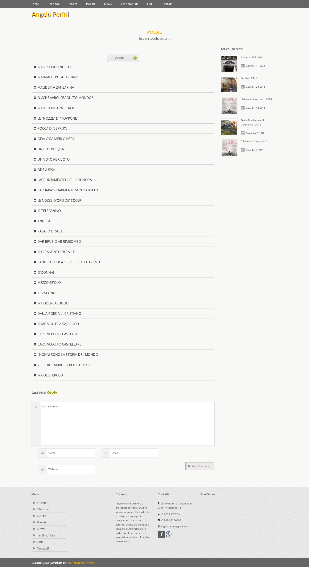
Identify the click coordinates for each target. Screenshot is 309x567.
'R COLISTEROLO (50, 375)
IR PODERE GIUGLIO (53, 303)
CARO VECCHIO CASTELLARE (59, 334)
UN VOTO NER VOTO (53, 159)
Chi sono (54, 3)
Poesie (91, 3)
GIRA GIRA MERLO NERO (56, 138)
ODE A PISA (46, 169)
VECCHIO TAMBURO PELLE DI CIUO (64, 365)
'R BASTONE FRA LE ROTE (57, 108)
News (108, 3)
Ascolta (119, 57)
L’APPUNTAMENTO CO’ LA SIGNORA (64, 179)
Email (114, 453)
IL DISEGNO (46, 293)
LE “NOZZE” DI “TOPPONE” (57, 118)
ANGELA (43, 221)
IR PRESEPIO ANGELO (54, 67)
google (169, 534)
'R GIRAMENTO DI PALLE (56, 251)
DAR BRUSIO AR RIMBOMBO (59, 241)
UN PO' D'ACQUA (50, 149)
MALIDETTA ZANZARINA (55, 87)
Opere (73, 3)
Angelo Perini (50, 14)
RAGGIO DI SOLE (50, 231)
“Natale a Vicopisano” (254, 141)
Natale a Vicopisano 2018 (256, 99)
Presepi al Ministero (253, 57)
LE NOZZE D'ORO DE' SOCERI (59, 200)
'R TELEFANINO (49, 210)
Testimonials (129, 3)
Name (51, 453)
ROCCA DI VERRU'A (52, 128)
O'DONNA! (45, 272)
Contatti (167, 3)
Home (35, 3)
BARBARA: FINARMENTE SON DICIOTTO (67, 190)
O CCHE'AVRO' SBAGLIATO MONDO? (65, 97)
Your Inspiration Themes (81, 562)
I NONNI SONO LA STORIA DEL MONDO (67, 354)
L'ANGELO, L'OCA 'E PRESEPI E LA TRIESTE (69, 262)
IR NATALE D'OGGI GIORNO (58, 77)
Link (150, 3)
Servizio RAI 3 (249, 78)
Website (53, 469)
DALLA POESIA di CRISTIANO (59, 313)
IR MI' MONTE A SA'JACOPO (58, 324)
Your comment (50, 406)
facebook (161, 534)
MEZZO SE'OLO (49, 282)
